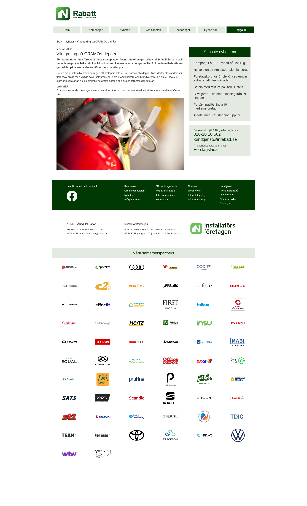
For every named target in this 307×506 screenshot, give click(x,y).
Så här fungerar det (167, 186)
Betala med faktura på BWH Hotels (218, 87)
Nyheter (125, 30)
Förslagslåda (206, 149)
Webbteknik (194, 190)
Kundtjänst (226, 186)
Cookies (192, 186)
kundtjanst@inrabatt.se (215, 139)
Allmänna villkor (228, 199)
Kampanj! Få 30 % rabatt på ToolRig (219, 63)
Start (59, 41)
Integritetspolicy (197, 195)
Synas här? (211, 30)
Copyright (225, 203)
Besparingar (182, 30)
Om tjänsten (153, 30)
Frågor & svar (132, 199)
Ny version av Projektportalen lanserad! (221, 69)
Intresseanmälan (165, 195)
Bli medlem (162, 199)
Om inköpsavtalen (134, 190)
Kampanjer (96, 30)
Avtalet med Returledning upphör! (217, 115)
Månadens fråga (197, 199)
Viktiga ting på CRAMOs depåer (86, 53)
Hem (67, 30)
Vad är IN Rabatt (165, 190)
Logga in (240, 30)
